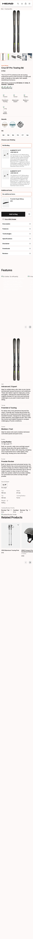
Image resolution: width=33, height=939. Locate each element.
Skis (2, 9)
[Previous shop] (25, 327)
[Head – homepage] (9, 3)
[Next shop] (30, 327)
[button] (18, 4)
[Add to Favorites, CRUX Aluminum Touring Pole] (18, 524)
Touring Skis (8, 9)
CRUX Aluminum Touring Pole (10, 550)
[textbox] (5, 145)
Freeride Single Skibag (17, 199)
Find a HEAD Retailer (10, 219)
